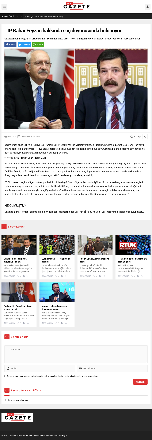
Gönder (40, 44)
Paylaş (12, 44)
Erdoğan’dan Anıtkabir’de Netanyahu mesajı (45, 16)
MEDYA (10, 136)
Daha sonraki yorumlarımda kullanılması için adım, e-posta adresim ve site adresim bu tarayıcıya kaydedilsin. (52, 376)
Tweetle (26, 44)
